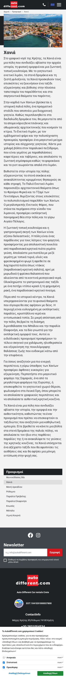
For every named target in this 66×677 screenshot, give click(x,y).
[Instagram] (38, 535)
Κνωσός (10, 506)
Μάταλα (10, 510)
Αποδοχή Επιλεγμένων (19, 673)
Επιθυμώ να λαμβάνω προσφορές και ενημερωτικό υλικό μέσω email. (33, 561)
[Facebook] (30, 535)
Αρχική (6, 12)
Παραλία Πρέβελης (16, 496)
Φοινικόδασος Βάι (15, 477)
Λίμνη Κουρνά (13, 515)
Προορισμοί (16, 12)
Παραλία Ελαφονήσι (16, 501)
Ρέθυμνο (10, 491)
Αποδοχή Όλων (50, 673)
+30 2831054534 (33, 626)
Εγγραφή (55, 552)
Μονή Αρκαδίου (14, 487)
